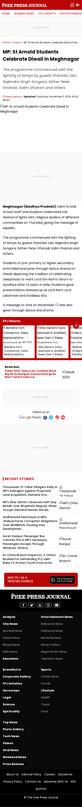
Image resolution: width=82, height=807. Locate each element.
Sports (46, 670)
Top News (10, 722)
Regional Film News (54, 652)
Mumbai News (24, 13)
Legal (7, 697)
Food (44, 711)
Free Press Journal (24, 5)
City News (10, 624)
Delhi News (10, 652)
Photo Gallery (13, 729)
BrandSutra (12, 670)
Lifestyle (47, 690)
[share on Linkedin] (40, 605)
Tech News (11, 736)
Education (10, 659)
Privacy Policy (12, 782)
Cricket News (50, 677)
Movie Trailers (50, 645)
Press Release (13, 764)
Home (6, 13)
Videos (8, 743)
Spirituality (11, 711)
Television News (52, 659)
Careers (49, 774)
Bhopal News (11, 645)
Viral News (11, 750)
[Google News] (30, 417)
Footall (45, 683)
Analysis (9, 617)
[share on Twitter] (31, 605)
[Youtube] (63, 417)
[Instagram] (57, 417)
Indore (17, 42)
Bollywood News (52, 624)
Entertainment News (57, 617)
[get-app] (78, 5)
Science (9, 704)
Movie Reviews (51, 638)
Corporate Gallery (17, 677)
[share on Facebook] (23, 605)
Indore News (11, 638)
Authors (41, 789)
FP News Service (12, 96)
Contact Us (33, 782)
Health (45, 697)
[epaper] (72, 5)
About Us (12, 774)
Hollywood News (52, 631)
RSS (73, 782)
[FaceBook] (45, 417)
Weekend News (14, 757)
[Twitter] (51, 417)
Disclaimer (65, 774)
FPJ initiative (12, 683)
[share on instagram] (48, 605)
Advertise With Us (56, 782)
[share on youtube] (57, 605)
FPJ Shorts (47, 13)
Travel (45, 704)
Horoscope (11, 690)
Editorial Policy (31, 774)
